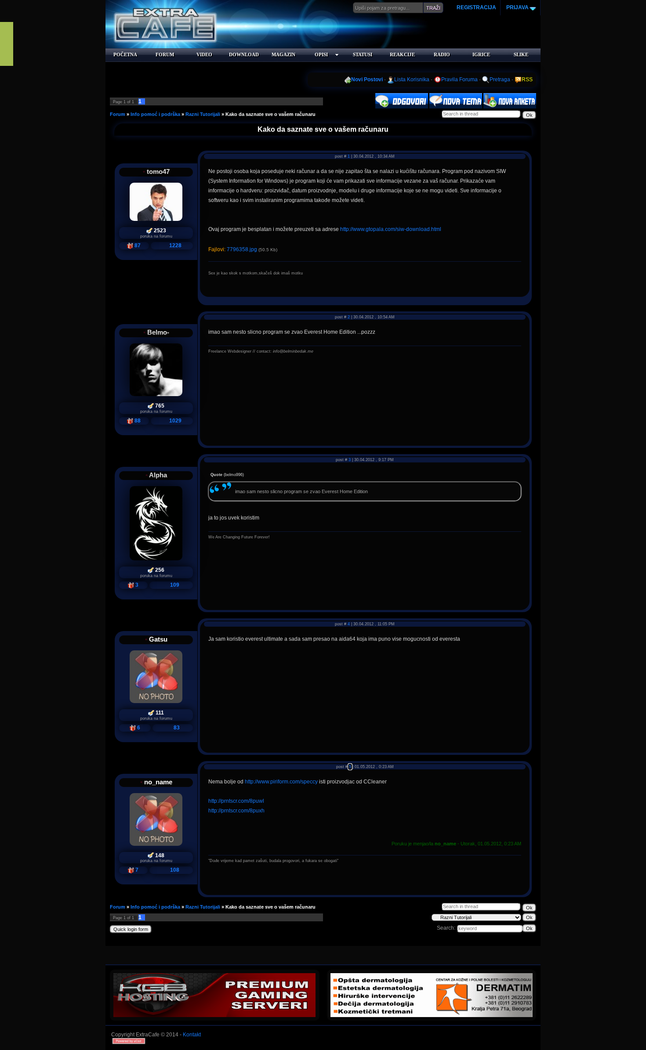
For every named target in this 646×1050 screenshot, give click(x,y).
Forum (117, 114)
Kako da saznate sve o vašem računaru (270, 114)
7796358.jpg (242, 249)
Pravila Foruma (459, 79)
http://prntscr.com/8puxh (236, 811)
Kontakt (192, 1035)
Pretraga (500, 79)
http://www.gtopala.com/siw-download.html (390, 229)
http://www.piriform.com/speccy (281, 782)
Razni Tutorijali (202, 114)
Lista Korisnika (411, 79)
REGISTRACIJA (476, 7)
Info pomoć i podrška (155, 114)
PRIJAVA (517, 7)
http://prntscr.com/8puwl (236, 801)
